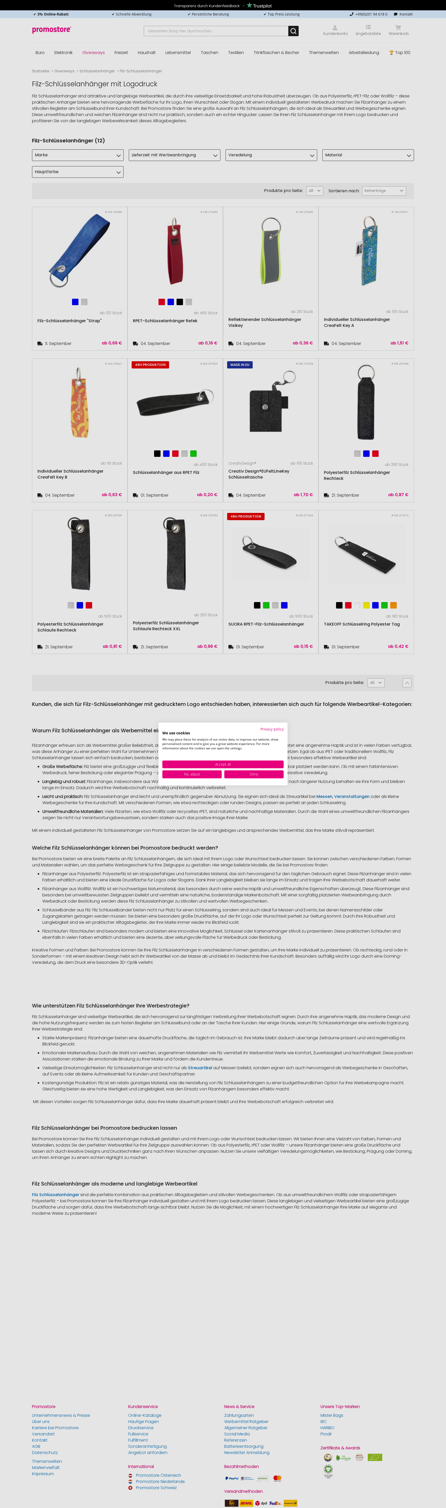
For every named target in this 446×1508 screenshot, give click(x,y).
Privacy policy (272, 729)
